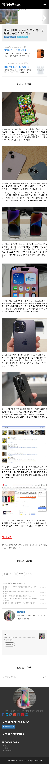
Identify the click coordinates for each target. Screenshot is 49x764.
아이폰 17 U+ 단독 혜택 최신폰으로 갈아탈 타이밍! (17, 37)
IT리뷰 (13, 570)
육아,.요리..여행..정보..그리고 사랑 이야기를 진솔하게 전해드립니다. (20, 625)
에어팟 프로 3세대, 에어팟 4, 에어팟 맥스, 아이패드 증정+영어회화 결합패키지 (17, 57)
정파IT (6, 621)
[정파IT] (11, 4)
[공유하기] (10, 560)
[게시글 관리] (13, 560)
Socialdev (23, 747)
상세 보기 (7, 523)
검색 (44, 664)
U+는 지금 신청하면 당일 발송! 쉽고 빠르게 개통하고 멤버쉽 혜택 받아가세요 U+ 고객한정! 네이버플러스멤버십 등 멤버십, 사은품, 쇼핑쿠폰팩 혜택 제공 (17, 41)
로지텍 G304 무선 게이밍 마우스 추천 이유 (16, 582)
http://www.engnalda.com (13, 50)
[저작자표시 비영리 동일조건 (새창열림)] (29, 561)
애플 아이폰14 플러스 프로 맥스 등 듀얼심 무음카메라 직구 (24, 18)
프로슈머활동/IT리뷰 (10, 23)
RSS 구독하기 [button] (9, 713)
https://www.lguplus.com (13, 33)
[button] (3, 10)
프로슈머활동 (6, 570)
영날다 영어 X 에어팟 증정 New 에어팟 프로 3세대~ (17, 53)
